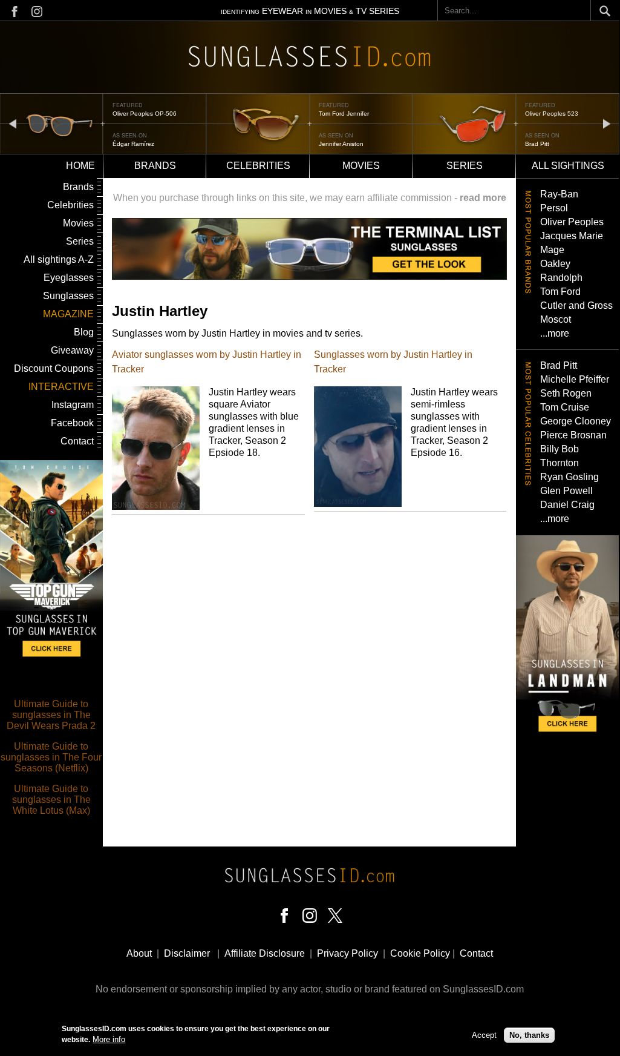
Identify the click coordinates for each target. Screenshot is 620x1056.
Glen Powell (566, 491)
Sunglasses (68, 296)
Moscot (555, 319)
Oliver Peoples (572, 222)
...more (554, 333)
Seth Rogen (566, 393)
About (139, 953)
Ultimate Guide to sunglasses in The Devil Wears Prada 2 (51, 715)
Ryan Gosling (569, 477)
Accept (484, 1035)
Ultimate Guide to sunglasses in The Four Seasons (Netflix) (51, 757)
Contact (77, 441)
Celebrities (258, 165)
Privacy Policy (347, 953)
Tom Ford (560, 291)
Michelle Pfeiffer (574, 379)
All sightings (568, 165)
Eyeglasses (69, 277)
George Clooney (575, 421)
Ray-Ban (559, 194)
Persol (554, 208)
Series (464, 165)
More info (109, 1039)
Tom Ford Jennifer (344, 113)
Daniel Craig (567, 505)
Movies (361, 165)
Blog (84, 332)
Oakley (555, 264)
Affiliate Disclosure (264, 953)
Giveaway (72, 350)
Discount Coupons (54, 368)
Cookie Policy (420, 953)
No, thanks (529, 1035)
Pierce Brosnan (573, 435)
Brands (155, 165)
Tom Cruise (564, 407)
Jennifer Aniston (341, 143)
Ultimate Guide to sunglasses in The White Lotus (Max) (51, 800)
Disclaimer (187, 953)
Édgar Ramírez (133, 143)
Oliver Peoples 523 (551, 113)
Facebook (72, 423)
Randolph (561, 277)
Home (80, 165)
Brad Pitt (537, 143)
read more (483, 198)
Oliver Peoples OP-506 (145, 113)
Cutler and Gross (576, 305)
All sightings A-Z (59, 259)
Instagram (72, 405)
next (606, 123)
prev (12, 123)
